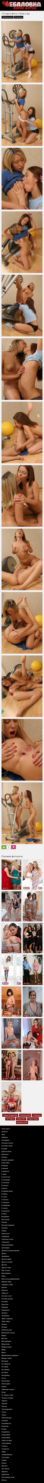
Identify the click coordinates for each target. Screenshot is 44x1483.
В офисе (4, 1194)
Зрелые (4, 1287)
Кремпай (5, 1307)
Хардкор (5, 1471)
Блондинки (5, 1140)
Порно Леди (33, 1119)
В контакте (5, 1183)
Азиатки (4, 1132)
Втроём (4, 1222)
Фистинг (4, 1466)
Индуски (5, 1290)
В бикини (5, 1166)
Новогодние (6, 1384)
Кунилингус (6, 1310)
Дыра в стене (6, 1268)
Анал (3, 1134)
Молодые (5, 1361)
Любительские (7, 17)
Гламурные (5, 1236)
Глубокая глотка (7, 1239)
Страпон (4, 1446)
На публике (6, 1370)
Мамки (4, 1336)
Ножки (4, 1386)
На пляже (5, 1367)
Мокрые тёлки (7, 1358)
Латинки (4, 1313)
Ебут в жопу (6, 1270)
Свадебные (6, 1432)
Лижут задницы (7, 1319)
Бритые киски (6, 1151)
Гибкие (4, 1231)
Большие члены (7, 1146)
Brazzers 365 (22, 1122)
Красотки (5, 1304)
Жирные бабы (6, 1282)
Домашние (5, 1256)
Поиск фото (6, 1129)
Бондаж (4, 1149)
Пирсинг (4, 1401)
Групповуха (5, 1248)
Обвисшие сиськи (8, 1389)
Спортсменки (6, 1443)
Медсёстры (6, 1344)
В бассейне (6, 1163)
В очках (4, 1197)
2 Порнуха (37, 1115)
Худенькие (5, 1474)
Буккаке (4, 1157)
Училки (4, 1460)
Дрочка (4, 1265)
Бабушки (5, 1137)
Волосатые (5, 1219)
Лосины (4, 1327)
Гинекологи (6, 1234)
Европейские (6, 1273)
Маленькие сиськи (8, 1333)
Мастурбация (6, 1341)
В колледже (6, 1180)
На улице (5, 1372)
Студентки (5, 1449)
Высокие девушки (8, 1225)
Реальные (5, 1426)
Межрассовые (7, 1347)
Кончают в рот (7, 1296)
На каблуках (6, 1364)
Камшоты (5, 1293)
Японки (4, 1480)
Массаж (4, 1338)
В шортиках (6, 1211)
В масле (4, 1188)
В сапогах (5, 1200)
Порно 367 (21, 1119)
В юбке (4, 1214)
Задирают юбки (7, 1285)
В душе (4, 1174)
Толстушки (5, 1457)
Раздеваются (6, 1423)
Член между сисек (8, 1477)
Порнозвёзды (7, 1418)
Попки (4, 1412)
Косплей (5, 1302)
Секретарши (6, 1437)
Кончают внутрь (7, 1299)
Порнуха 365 (25, 1115)
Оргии (4, 1392)
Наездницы (6, 1375)
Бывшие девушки (8, 1160)
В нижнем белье (7, 1191)
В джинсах (5, 1171)
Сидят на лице (7, 1440)
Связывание (6, 1435)
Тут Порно (10, 1119)
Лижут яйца (6, 1321)
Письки (4, 1406)
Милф (4, 1350)
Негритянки (6, 1381)
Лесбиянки (18, 17)
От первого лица (7, 1395)
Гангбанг (5, 1228)
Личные (4, 1324)
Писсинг (4, 1403)
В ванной (5, 1168)
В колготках (6, 1177)
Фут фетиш (5, 1469)
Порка (4, 1415)
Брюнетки (5, 1154)
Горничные (5, 1242)
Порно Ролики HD (10, 1115)
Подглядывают (7, 1409)
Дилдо (4, 1253)
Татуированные (7, 1454)
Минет (4, 1353)
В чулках (5, 1208)
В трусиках (5, 1202)
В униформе (6, 1205)
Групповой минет (8, 1245)
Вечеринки (5, 1217)
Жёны (4, 1276)
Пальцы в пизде (7, 1398)
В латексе (5, 1185)
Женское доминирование (11, 1279)
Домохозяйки (6, 1259)
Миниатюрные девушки (10, 1355)
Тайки (4, 1452)
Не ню (4, 1378)
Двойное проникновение (10, 1251)
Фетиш (4, 1463)
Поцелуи (5, 1420)
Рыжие (4, 1429)
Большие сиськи (7, 1143)
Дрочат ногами (7, 1262)
